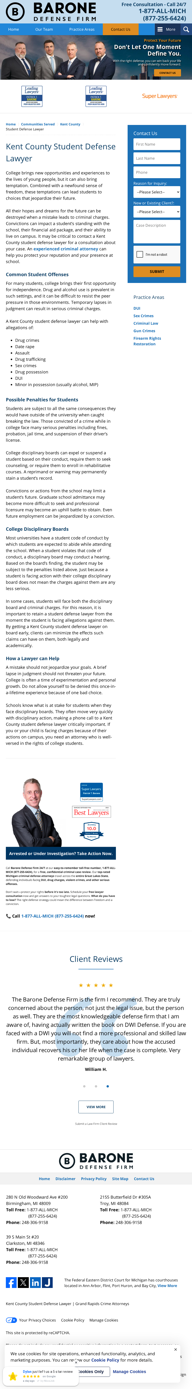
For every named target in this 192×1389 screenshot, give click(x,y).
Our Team (44, 29)
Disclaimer (65, 1178)
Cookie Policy (72, 1320)
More (170, 29)
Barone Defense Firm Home (51, 11)
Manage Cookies (103, 1320)
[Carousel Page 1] (84, 1086)
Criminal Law (145, 323)
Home (13, 29)
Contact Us (120, 29)
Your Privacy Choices (37, 1320)
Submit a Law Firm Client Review (96, 1124)
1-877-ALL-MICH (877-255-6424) (52, 916)
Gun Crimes (144, 330)
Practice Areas (82, 29)
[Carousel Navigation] (96, 1086)
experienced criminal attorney (65, 249)
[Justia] (47, 1282)
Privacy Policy (94, 1178)
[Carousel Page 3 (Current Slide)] (108, 1086)
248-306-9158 (35, 1222)
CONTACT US (167, 73)
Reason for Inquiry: (150, 183)
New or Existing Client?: (153, 203)
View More (96, 1107)
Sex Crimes (143, 315)
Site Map (120, 1178)
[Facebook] (11, 1282)
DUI (136, 308)
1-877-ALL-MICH (42, 1213)
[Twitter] (23, 1282)
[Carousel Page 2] (96, 1086)
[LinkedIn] (35, 1282)
